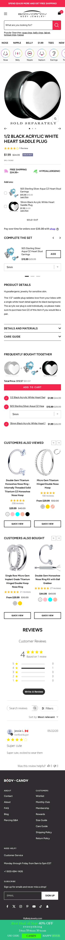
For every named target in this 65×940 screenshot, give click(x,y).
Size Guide (41, 820)
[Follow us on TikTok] (40, 906)
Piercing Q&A (11, 820)
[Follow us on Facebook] (7, 906)
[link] (8, 514)
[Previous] (5, 128)
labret (47, 32)
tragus (20, 35)
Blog (6, 814)
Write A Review (34, 691)
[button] (54, 443)
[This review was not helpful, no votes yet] (55, 766)
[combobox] (43, 717)
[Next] (59, 128)
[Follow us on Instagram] (20, 906)
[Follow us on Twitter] (14, 906)
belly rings (38, 32)
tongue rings (10, 35)
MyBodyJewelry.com (32, 918)
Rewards (40, 814)
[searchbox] (19, 708)
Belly (29, 42)
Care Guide (42, 826)
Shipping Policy (44, 832)
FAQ (6, 808)
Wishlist (40, 796)
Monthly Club (43, 802)
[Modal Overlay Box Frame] (32, 930)
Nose (5, 42)
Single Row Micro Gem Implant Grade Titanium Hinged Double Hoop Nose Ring (17, 581)
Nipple (17, 42)
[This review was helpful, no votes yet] (49, 766)
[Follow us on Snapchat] (47, 906)
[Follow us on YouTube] (34, 906)
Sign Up (49, 895)
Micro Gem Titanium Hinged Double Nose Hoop (48, 484)
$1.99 (40, 42)
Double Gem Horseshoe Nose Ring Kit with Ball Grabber (47, 579)
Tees (51, 42)
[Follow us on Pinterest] (27, 906)
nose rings (27, 32)
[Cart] (59, 13)
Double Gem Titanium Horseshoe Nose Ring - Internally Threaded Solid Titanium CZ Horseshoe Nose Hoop (17, 488)
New (61, 42)
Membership (42, 808)
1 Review (23, 148)
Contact (8, 796)
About (7, 802)
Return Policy (43, 838)
